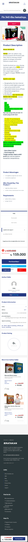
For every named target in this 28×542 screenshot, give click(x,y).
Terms (6, 481)
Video (6, 382)
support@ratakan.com (9, 463)
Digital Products (8, 380)
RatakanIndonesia (10, 498)
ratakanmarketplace (10, 501)
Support (6, 488)
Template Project (8, 414)
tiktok (5, 325)
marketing (8, 327)
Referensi (7, 383)
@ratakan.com (9, 509)
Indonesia (6, 440)
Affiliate (8, 524)
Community (8, 511)
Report (12, 269)
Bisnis (6, 415)
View (14, 295)
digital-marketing (11, 325)
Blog (6, 478)
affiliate (19, 325)
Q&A (6, 476)
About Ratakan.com (9, 474)
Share (13, 23)
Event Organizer (9, 529)
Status (6, 485)
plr (2, 325)
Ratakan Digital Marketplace (8, 506)
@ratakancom (9, 503)
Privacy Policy (8, 483)
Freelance (8, 527)
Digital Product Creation (11, 522)
